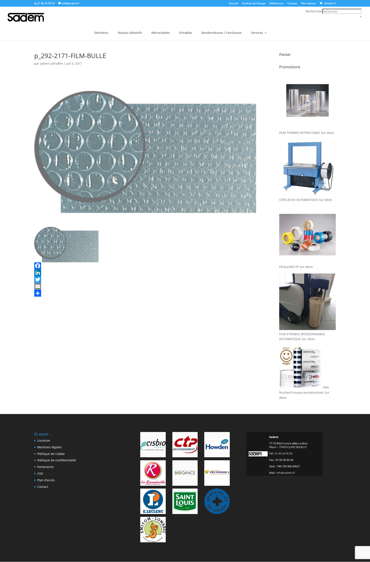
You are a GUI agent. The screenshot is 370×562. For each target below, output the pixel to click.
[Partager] (145, 293)
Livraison (43, 440)
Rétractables (160, 33)
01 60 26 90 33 (46, 3)
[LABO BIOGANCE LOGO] (185, 473)
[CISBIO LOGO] (153, 445)
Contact (292, 3)
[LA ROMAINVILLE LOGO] (153, 473)
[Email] (145, 286)
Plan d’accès (308, 3)
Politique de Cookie (51, 454)
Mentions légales (49, 447)
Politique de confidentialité (56, 460)
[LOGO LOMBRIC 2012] (153, 530)
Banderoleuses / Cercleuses (221, 33)
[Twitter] (145, 279)
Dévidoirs (101, 33)
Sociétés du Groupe (254, 3)
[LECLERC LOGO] (153, 502)
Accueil (233, 3)
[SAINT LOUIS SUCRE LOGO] (185, 502)
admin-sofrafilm (51, 63)
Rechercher (314, 11)
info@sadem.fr (285, 473)
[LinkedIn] (145, 272)
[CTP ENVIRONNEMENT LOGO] (185, 445)
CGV (40, 473)
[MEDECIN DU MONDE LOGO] (217, 502)
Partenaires (45, 467)
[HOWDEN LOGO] (217, 445)
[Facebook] (145, 265)
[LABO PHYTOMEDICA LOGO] (217, 473)
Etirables (185, 33)
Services (257, 33)
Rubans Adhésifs (130, 33)
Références (276, 3)
